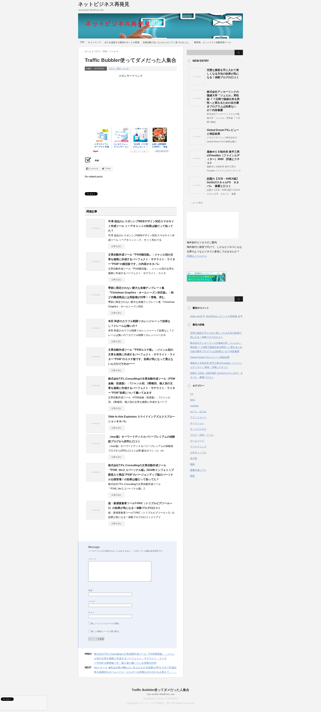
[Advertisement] (131, 101)
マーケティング (198, 446)
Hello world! (196, 316)
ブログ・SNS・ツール (119, 68)
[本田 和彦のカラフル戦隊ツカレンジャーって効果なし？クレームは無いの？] (95, 336)
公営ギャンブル (198, 452)
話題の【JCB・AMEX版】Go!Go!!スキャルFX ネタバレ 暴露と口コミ (223, 182)
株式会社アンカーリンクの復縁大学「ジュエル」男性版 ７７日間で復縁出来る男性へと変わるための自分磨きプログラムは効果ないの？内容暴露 (216, 347)
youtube (194, 405)
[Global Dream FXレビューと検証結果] (196, 143)
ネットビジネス (198, 429)
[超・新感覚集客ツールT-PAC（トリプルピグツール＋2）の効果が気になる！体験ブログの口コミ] (95, 518)
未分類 (193, 458)
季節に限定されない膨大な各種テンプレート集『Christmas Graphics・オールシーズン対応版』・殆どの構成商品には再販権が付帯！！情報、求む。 (141, 292)
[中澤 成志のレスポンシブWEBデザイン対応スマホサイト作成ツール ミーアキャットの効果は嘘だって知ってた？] (95, 236)
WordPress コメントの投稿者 (221, 316)
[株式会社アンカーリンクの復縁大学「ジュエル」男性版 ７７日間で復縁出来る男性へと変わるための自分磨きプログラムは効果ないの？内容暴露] (196, 105)
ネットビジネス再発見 (103, 4)
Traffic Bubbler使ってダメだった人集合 (160, 690)
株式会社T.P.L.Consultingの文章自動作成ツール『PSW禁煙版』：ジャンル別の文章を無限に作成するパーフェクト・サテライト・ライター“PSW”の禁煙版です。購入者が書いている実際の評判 (134, 658)
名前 (91, 590)
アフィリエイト (198, 417)
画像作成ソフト (198, 470)
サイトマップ (94, 42)
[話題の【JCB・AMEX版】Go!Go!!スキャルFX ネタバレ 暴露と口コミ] (196, 192)
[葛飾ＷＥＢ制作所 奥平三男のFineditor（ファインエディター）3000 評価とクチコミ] (196, 165)
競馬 (192, 476)
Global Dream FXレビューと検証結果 (210, 357)
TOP (82, 42)
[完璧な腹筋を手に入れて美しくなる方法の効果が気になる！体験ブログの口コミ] (196, 83)
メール (92, 601)
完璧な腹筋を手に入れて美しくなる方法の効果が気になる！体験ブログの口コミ (223, 74)
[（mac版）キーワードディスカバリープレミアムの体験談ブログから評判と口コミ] (95, 451)
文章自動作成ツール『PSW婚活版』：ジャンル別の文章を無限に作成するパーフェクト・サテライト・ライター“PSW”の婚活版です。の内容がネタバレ (141, 259)
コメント (92, 559)
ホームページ (197, 440)
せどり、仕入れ (198, 411)
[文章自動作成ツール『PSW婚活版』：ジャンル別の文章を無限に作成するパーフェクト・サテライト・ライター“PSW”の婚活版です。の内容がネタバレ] (95, 269)
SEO (192, 399)
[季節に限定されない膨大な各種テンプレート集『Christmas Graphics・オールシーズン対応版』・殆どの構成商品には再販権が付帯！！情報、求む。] (95, 302)
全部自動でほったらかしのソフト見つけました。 (167, 42)
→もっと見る (197, 202)
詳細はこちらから (197, 256)
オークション (197, 423)
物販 (192, 464)
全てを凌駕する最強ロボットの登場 (121, 42)
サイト (91, 612)
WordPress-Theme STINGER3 (160, 698)
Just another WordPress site (160, 694)
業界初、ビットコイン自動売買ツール (212, 42)
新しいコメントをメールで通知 (105, 623)
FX (191, 394)
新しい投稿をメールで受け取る (105, 631)
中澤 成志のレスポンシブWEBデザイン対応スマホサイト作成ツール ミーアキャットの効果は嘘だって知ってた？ (141, 226)
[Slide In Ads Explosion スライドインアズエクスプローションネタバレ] (95, 431)
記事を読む (117, 246)
